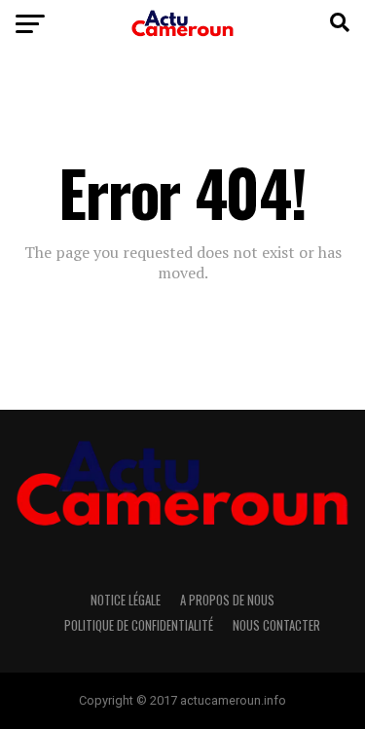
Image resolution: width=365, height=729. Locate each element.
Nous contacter (276, 625)
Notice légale (126, 600)
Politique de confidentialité (138, 625)
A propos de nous (227, 600)
